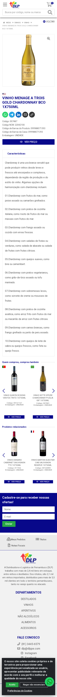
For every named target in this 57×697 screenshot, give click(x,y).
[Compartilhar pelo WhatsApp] (5, 115)
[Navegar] (3, 391)
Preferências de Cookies (19, 691)
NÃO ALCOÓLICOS (28, 616)
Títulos (42, 539)
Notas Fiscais (18, 545)
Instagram (30, 653)
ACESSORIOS (28, 628)
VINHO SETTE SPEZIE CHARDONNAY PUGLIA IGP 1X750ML (43, 398)
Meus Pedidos (17, 539)
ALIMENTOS (28, 622)
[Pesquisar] (50, 12)
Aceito (12, 684)
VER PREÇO (30, 141)
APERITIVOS (28, 610)
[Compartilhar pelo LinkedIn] (18, 115)
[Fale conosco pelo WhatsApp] (49, 681)
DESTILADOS (28, 599)
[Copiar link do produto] (32, 115)
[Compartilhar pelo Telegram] (12, 115)
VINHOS (28, 604)
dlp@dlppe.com (30, 648)
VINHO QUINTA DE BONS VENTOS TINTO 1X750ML (14, 396)
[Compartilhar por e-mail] (25, 115)
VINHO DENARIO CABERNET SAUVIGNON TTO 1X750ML (14, 462)
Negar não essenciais (34, 684)
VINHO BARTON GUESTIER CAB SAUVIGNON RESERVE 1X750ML (43, 462)
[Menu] (5, 4)
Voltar (50, 21)
